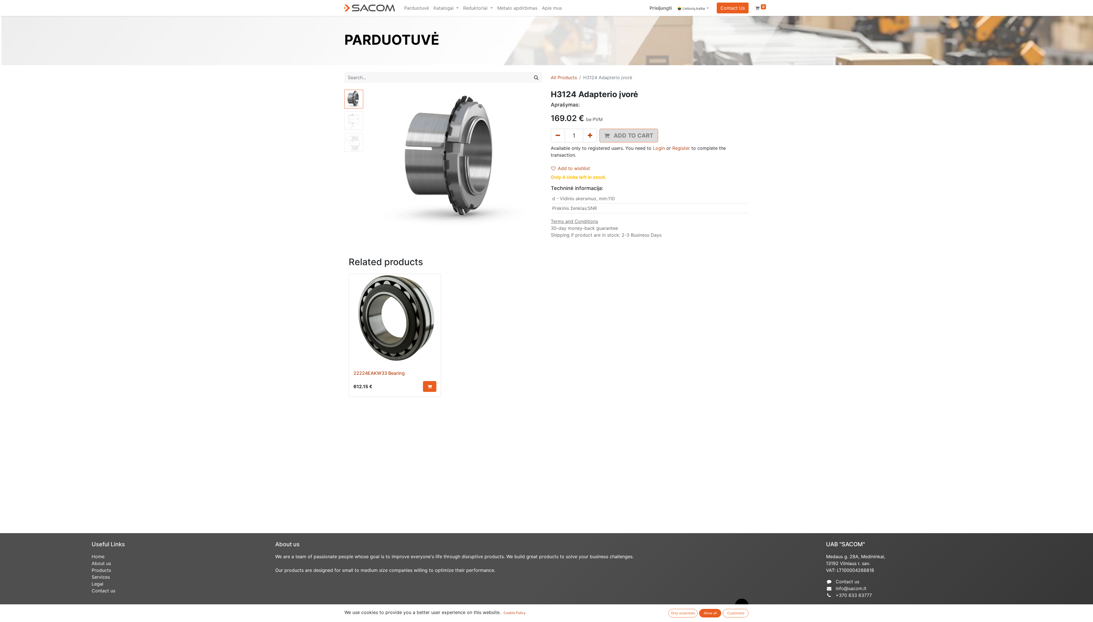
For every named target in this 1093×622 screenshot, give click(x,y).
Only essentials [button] (683, 613)
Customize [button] (735, 613)
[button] (378, 161)
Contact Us (732, 8)
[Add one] (590, 135)
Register (681, 148)
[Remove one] (558, 135)
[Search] (536, 77)
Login (659, 148)
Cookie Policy (515, 613)
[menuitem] (416, 8)
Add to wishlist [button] (574, 168)
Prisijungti (661, 8)
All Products (564, 77)
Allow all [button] (710, 613)
